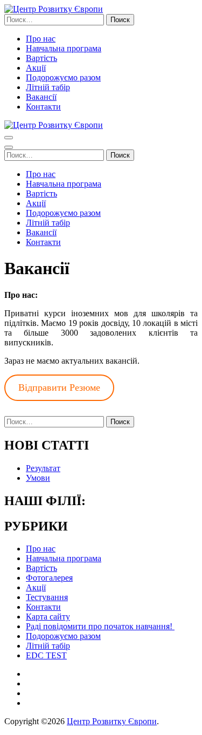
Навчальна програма (63, 48)
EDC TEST (46, 655)
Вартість (41, 58)
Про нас (40, 38)
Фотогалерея (49, 577)
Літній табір (48, 87)
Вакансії (41, 96)
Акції (36, 67)
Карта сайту (48, 616)
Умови (38, 477)
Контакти (43, 106)
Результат (43, 468)
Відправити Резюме (59, 387)
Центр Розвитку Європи (112, 721)
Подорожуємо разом (63, 77)
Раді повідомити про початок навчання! (100, 626)
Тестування (47, 597)
